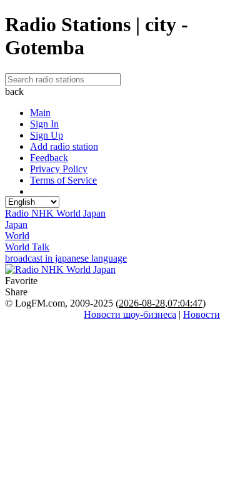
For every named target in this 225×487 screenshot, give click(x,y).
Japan (16, 224)
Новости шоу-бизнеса (130, 314)
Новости (201, 314)
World (17, 235)
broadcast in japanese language (66, 258)
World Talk (27, 247)
